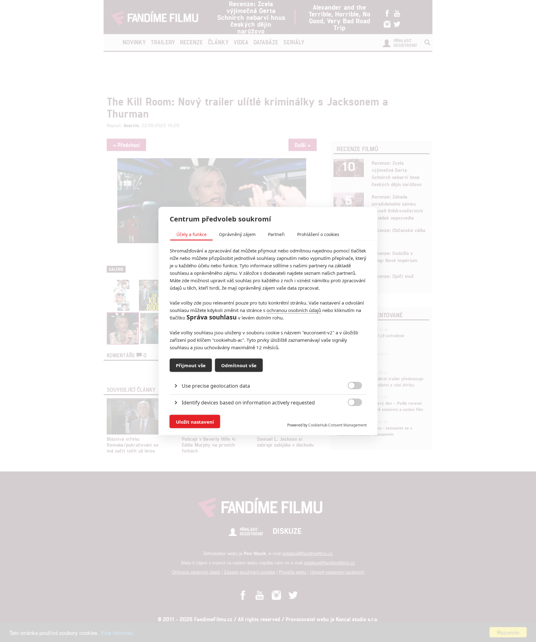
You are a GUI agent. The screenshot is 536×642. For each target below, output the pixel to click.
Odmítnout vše (239, 365)
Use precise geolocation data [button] (216, 385)
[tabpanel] (268, 372)
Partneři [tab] (276, 234)
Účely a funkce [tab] (191, 234)
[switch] (350, 419)
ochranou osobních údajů (293, 310)
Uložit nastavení (195, 421)
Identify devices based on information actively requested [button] (248, 402)
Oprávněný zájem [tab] (237, 234)
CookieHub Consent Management (337, 425)
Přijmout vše (191, 365)
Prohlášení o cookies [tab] (318, 234)
